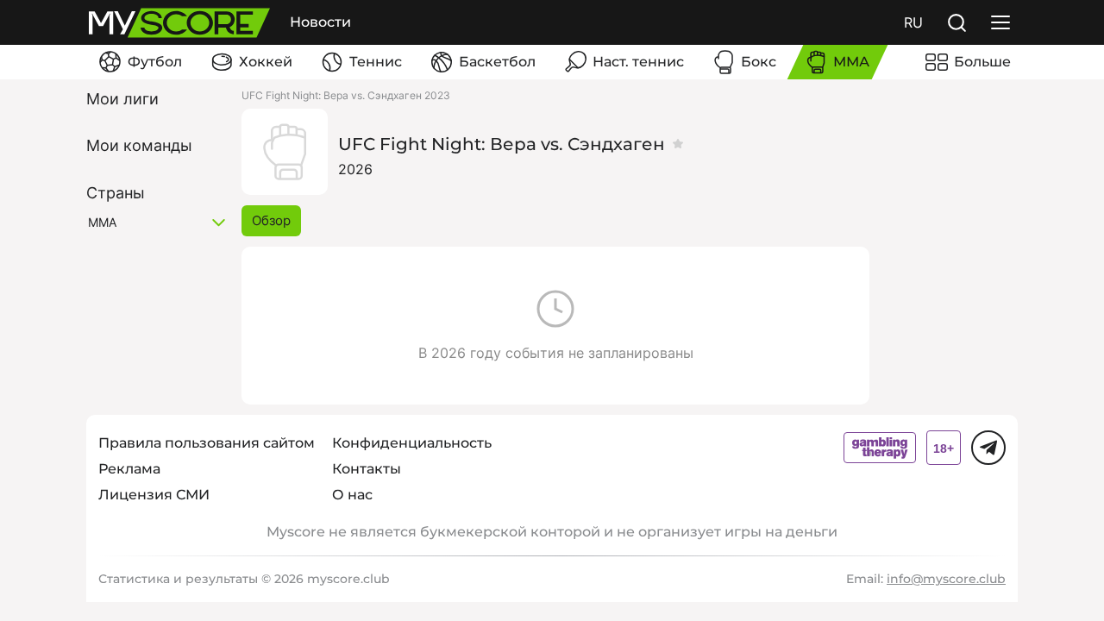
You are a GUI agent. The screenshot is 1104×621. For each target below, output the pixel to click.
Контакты (366, 469)
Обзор (271, 220)
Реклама (129, 469)
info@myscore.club (946, 578)
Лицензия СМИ (154, 494)
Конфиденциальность (412, 443)
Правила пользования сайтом (206, 443)
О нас (352, 494)
